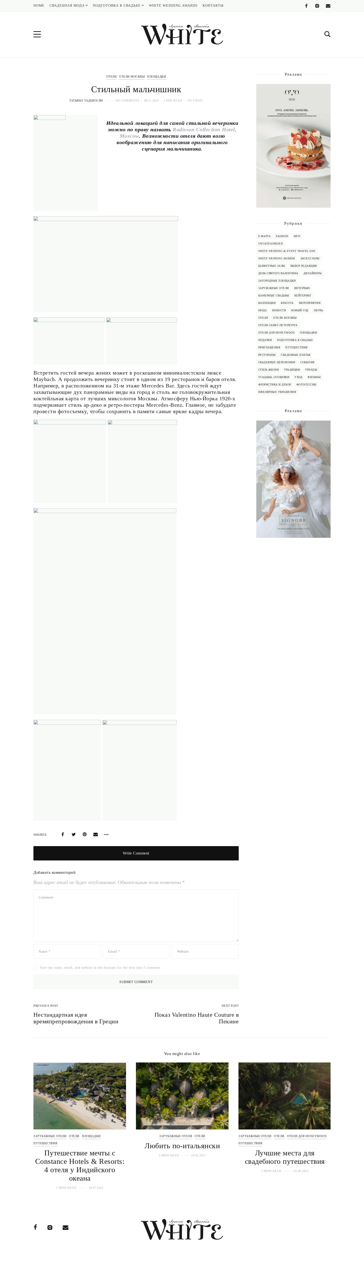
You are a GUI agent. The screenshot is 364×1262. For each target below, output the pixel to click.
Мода (262, 310)
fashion (282, 236)
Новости (279, 310)
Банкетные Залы (271, 265)
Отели (111, 76)
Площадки (156, 76)
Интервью (302, 288)
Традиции (292, 369)
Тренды (311, 369)
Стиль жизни (268, 369)
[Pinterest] (84, 834)
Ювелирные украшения (277, 391)
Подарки (265, 339)
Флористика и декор (274, 384)
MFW (297, 236)
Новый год (300, 310)
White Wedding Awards (276, 258)
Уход (298, 377)
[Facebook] (306, 6)
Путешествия (296, 347)
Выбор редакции (303, 265)
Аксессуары (310, 258)
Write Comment (136, 853)
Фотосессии (306, 384)
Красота (287, 302)
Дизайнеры (313, 273)
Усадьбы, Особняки (273, 377)
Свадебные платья (295, 354)
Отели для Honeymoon (276, 332)
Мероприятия (310, 302)
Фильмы (314, 377)
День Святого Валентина (278, 273)
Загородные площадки (277, 280)
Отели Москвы (132, 76)
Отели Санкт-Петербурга (278, 325)
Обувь (318, 310)
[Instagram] (317, 6)
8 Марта (264, 236)
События (307, 362)
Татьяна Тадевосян (86, 100)
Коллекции (267, 302)
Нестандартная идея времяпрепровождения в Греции (75, 1018)
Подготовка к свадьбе (295, 339)
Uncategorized (270, 243)
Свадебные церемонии (276, 362)
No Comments (127, 100)
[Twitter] (74, 834)
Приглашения (269, 347)
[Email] (328, 6)
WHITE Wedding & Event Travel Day (287, 250)
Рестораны (267, 354)
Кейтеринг (303, 295)
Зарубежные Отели (273, 288)
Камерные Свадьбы (273, 295)
